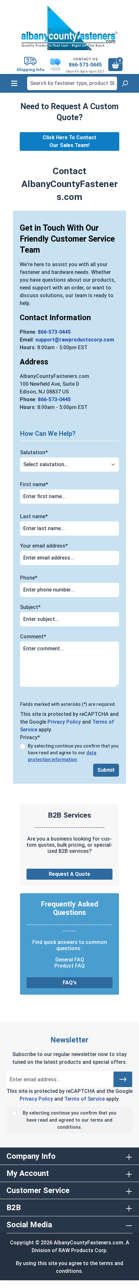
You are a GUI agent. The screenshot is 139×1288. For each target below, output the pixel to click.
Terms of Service (84, 1099)
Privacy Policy (64, 722)
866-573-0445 (85, 65)
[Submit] (123, 1079)
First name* (34, 484)
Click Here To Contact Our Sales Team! (69, 141)
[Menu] (14, 83)
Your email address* (44, 546)
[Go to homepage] (69, 27)
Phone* (28, 578)
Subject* (30, 607)
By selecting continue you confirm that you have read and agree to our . (73, 752)
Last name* (34, 516)
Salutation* (34, 452)
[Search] (125, 83)
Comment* (33, 637)
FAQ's (70, 982)
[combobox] (72, 83)
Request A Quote (69, 874)
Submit (106, 770)
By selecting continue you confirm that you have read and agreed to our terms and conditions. (69, 1120)
